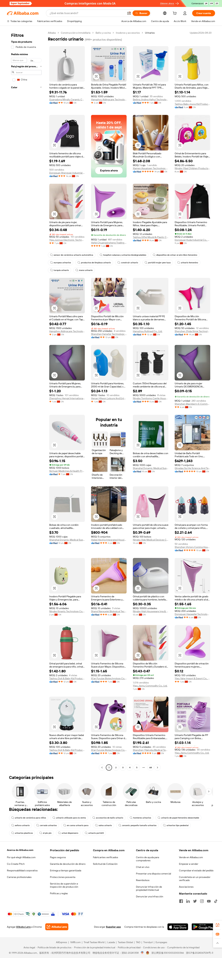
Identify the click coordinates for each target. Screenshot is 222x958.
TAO (138, 942)
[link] (217, 925)
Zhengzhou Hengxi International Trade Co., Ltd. (67, 398)
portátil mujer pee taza (159, 262)
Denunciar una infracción (149, 896)
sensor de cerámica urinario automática (73, 255)
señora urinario (22, 825)
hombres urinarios (142, 818)
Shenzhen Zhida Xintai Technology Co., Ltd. (192, 331)
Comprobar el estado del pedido (196, 870)
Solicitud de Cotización (105, 863)
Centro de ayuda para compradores (147, 859)
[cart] (175, 13)
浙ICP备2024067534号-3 (199, 952)
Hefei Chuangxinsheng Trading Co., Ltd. (109, 242)
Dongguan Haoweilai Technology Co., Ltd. (192, 614)
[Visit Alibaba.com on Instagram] (202, 901)
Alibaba (52, 32)
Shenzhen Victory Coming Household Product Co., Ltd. (192, 547)
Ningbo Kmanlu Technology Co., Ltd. (67, 611)
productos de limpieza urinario (96, 262)
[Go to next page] (157, 767)
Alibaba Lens (23, 926)
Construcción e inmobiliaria (75, 32)
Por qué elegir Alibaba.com (21, 857)
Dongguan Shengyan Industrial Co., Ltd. (67, 172)
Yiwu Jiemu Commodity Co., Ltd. (150, 685)
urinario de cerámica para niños (30, 818)
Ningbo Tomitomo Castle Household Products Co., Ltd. (150, 398)
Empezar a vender (188, 863)
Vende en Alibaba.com (191, 857)
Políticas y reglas (59, 893)
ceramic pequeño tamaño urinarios (139, 825)
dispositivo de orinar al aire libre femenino (176, 255)
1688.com (75, 942)
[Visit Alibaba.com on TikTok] (216, 901)
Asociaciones (186, 886)
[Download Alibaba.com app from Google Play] (203, 926)
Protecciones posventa (62, 877)
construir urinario (129, 262)
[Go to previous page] (102, 767)
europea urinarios (62, 262)
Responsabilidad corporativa (22, 870)
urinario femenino (189, 262)
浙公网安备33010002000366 (167, 952)
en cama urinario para (77, 825)
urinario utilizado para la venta (71, 818)
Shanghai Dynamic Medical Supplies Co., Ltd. (150, 468)
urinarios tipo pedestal (177, 825)
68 (150, 767)
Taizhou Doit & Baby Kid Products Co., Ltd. (67, 678)
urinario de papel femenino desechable (180, 818)
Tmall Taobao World (94, 942)
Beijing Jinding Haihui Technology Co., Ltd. (150, 99)
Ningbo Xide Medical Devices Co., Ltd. (150, 539)
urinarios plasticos (24, 833)
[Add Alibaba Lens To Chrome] (56, 926)
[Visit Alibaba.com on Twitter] (195, 901)
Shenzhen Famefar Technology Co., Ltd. (109, 334)
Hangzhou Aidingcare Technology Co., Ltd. (109, 99)
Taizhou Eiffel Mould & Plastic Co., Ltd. (150, 237)
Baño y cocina (103, 32)
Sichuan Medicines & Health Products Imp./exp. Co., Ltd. (67, 471)
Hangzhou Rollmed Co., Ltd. (147, 331)
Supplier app (113, 926)
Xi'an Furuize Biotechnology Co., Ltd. (109, 678)
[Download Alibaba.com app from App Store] (177, 926)
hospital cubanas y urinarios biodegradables (124, 255)
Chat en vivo (142, 867)
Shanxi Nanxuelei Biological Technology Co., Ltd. (109, 611)
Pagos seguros (58, 857)
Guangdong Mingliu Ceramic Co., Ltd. (67, 99)
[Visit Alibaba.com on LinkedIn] (188, 901)
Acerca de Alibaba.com (20, 850)
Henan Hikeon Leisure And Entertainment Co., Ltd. (109, 398)
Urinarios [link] (150, 32)
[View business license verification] (142, 953)
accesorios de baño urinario (109, 818)
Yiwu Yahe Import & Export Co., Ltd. (192, 678)
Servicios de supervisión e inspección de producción (64, 885)
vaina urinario (105, 825)
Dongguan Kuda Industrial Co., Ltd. (192, 240)
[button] (129, 13)
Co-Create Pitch (16, 863)
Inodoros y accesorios (128, 32)
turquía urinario (61, 270)
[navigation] (26, 400)
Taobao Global (125, 942)
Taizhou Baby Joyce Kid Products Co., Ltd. (192, 104)
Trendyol (148, 942)
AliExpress (61, 942)
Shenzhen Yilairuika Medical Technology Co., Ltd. (150, 750)
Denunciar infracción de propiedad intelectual (149, 888)
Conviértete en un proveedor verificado (194, 879)
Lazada (111, 942)
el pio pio (47, 833)
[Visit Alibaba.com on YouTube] (209, 901)
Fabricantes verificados (105, 857)
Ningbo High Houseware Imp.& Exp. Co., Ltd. (150, 611)
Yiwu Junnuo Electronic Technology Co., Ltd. (67, 240)
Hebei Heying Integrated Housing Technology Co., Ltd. (109, 539)
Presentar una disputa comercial (153, 873)
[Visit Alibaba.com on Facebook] (181, 901)
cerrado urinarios (48, 825)
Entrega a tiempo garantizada (65, 870)
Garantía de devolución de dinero (68, 863)
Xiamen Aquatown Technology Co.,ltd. (150, 168)
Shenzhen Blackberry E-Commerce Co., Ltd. (192, 403)
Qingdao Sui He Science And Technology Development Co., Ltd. (192, 468)
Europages (161, 942)
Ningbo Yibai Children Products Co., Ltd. (192, 168)
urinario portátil (96, 833)
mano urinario (86, 270)
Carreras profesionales (19, 877)
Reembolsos (143, 880)
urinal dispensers (70, 833)
